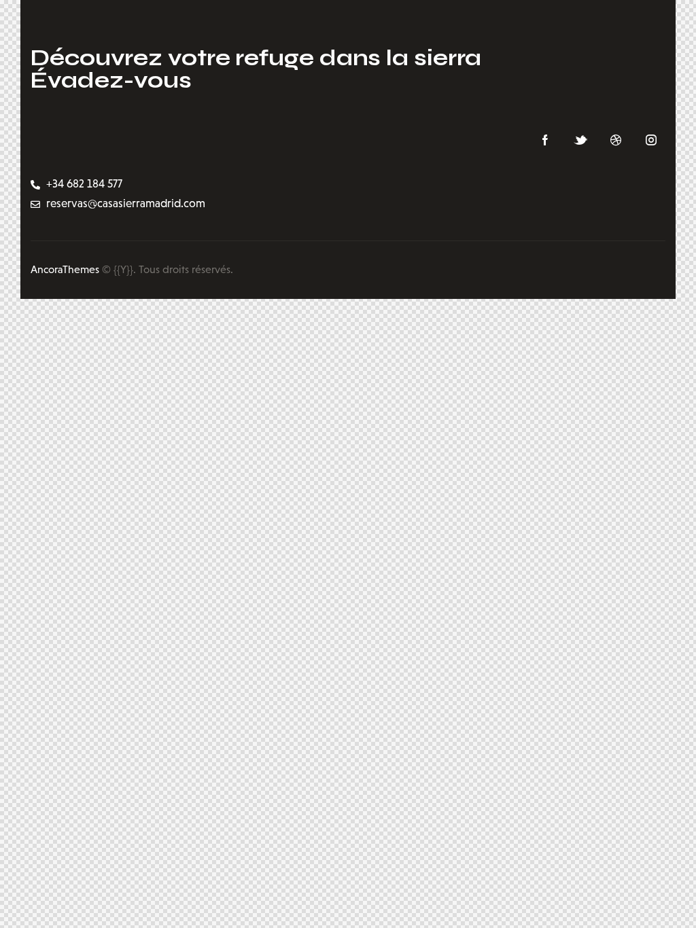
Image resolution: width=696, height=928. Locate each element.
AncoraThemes (65, 269)
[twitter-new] (580, 140)
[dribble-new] (616, 140)
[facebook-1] (545, 140)
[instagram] (651, 140)
